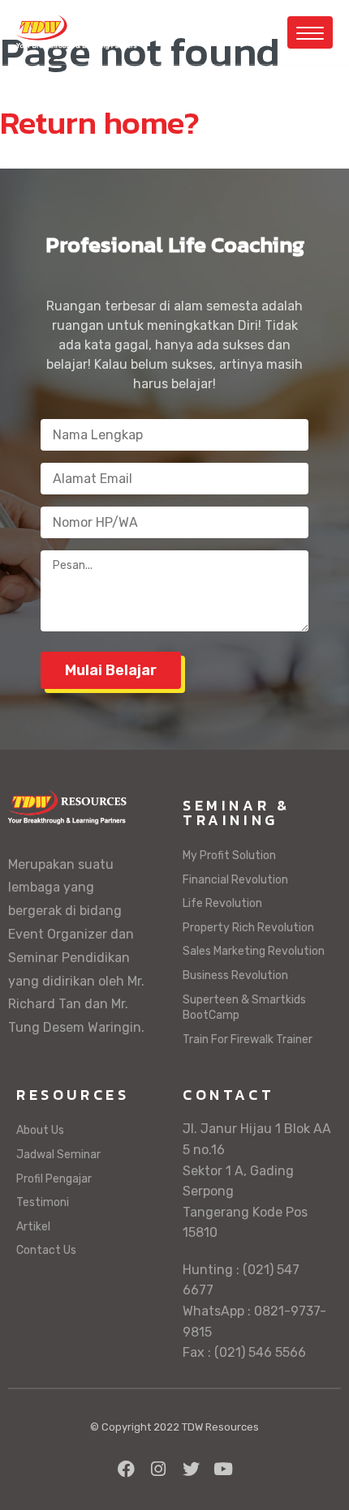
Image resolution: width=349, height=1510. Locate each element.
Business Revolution (235, 975)
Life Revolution (222, 903)
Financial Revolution (235, 880)
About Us (40, 1130)
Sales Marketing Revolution (254, 951)
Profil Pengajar (54, 1179)
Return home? (100, 122)
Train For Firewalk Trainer (247, 1039)
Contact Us (46, 1250)
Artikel (33, 1227)
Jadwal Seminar (58, 1154)
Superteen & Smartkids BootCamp (244, 1008)
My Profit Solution (229, 855)
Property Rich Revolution (248, 928)
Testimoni (42, 1202)
